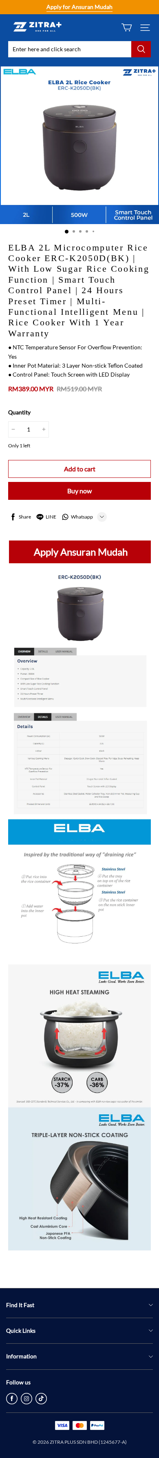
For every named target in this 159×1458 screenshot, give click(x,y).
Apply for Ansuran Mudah (79, 6)
